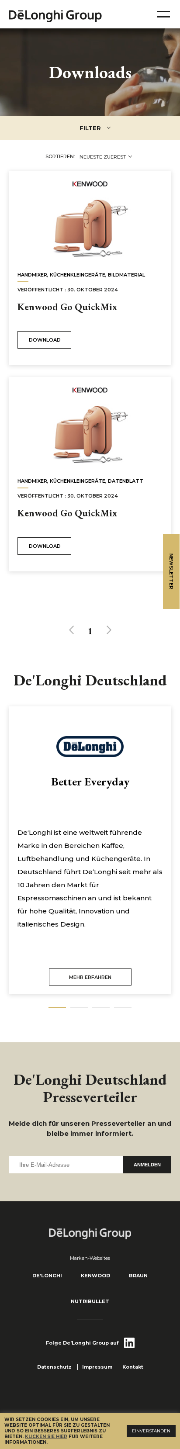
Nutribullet (90, 1301)
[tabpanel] (90, 850)
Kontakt (132, 1367)
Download (45, 340)
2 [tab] (79, 1007)
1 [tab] (57, 1007)
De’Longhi (47, 1276)
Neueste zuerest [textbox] (103, 157)
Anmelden (147, 1164)
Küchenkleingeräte (77, 275)
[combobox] (105, 157)
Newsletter (171, 571)
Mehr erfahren (90, 977)
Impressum (97, 1367)
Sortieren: (60, 156)
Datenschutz (54, 1367)
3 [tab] (101, 1007)
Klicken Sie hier (46, 1436)
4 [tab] (123, 1007)
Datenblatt (125, 481)
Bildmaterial (126, 275)
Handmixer (32, 275)
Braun (138, 1276)
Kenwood (95, 1276)
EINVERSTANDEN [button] (151, 1431)
